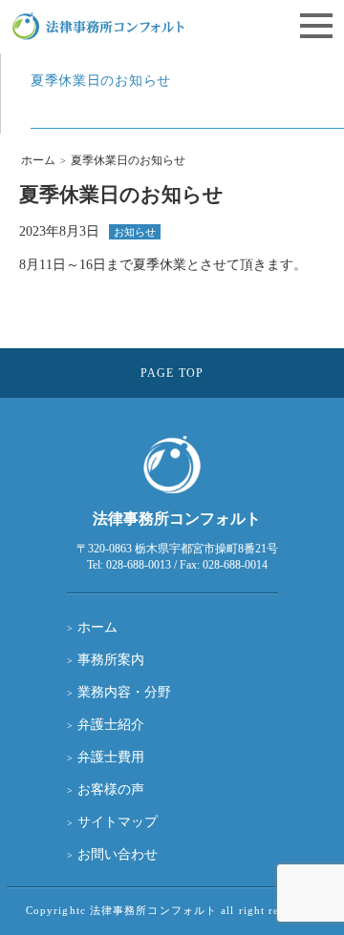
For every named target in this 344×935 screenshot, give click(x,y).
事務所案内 (110, 660)
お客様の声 (110, 789)
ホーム (38, 160)
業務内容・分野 (124, 692)
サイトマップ (117, 822)
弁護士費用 (110, 757)
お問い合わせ (117, 854)
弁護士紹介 (110, 724)
